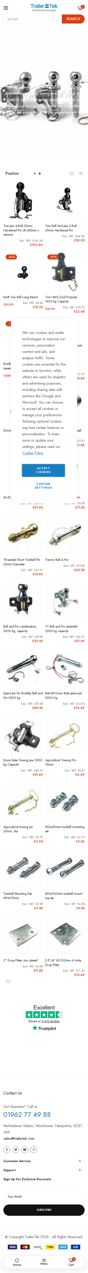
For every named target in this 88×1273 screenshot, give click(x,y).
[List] (72, 173)
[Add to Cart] (23, 214)
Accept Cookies (43, 470)
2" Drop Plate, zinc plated (20, 960)
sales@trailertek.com (18, 1138)
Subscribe (44, 1210)
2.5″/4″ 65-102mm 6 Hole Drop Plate (63, 962)
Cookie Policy (32, 453)
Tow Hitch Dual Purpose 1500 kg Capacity (61, 299)
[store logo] (44, 7)
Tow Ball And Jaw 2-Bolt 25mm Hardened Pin (61, 228)
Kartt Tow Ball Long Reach (20, 297)
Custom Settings (43, 486)
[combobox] (31, 19)
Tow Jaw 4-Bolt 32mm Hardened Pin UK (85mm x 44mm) (21, 230)
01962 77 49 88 (27, 1114)
